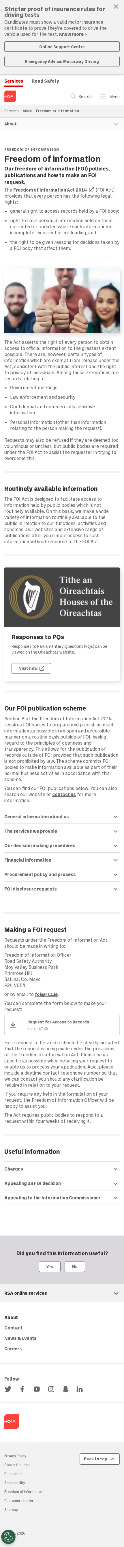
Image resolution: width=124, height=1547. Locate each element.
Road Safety (45, 81)
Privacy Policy (15, 1456)
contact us (64, 794)
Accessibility (14, 1483)
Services (13, 81)
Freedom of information (23, 1492)
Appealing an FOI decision (32, 1183)
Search (85, 96)
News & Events (20, 1338)
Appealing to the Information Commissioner (52, 1197)
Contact (13, 1327)
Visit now (35, 668)
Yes (49, 1266)
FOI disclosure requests (30, 888)
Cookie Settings (17, 1465)
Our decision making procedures (39, 845)
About (28, 111)
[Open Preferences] (8, 1537)
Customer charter (18, 1500)
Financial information (27, 859)
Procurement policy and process (40, 874)
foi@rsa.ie (46, 994)
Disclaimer (13, 1474)
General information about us (36, 816)
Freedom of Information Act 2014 (54, 189)
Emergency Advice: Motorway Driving (62, 61)
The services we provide (30, 831)
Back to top (95, 1458)
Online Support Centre (62, 46)
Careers (13, 1348)
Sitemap (11, 1509)
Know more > (73, 34)
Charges (13, 1168)
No (75, 1266)
